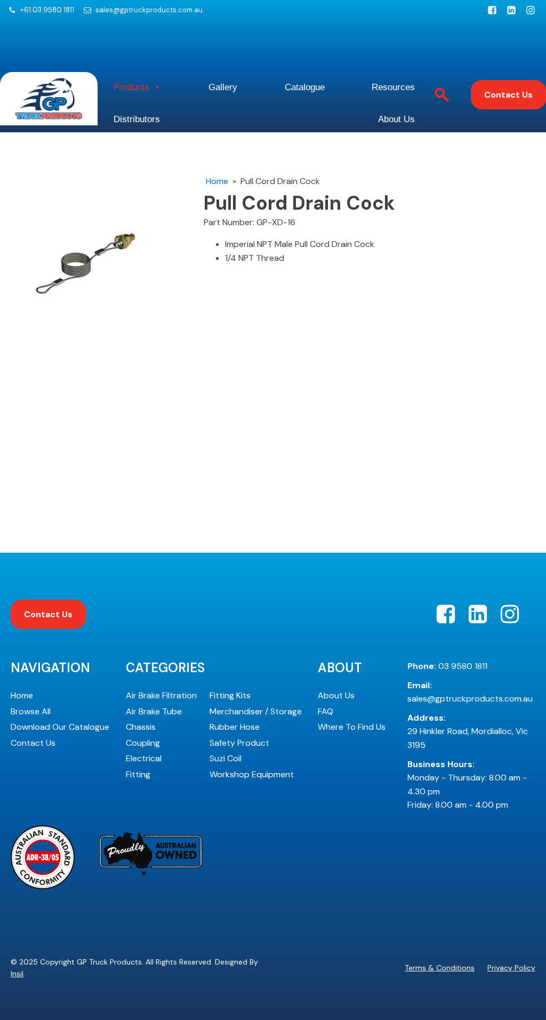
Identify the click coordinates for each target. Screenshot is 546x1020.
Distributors (137, 119)
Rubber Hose (235, 726)
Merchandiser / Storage (256, 711)
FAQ (325, 711)
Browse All (31, 711)
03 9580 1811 (447, 666)
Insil (17, 973)
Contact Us (508, 94)
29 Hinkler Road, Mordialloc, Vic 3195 (467, 731)
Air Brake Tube (154, 711)
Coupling (143, 742)
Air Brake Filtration (161, 695)
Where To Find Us (352, 726)
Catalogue (305, 87)
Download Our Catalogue (60, 726)
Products (131, 87)
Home (217, 181)
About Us (396, 119)
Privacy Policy (511, 968)
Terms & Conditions (440, 968)
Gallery (222, 87)
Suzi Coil (226, 758)
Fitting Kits (230, 695)
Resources (393, 87)
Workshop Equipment (252, 774)
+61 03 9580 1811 (47, 10)
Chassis (141, 726)
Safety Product (239, 742)
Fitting (138, 774)
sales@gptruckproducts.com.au (149, 10)
